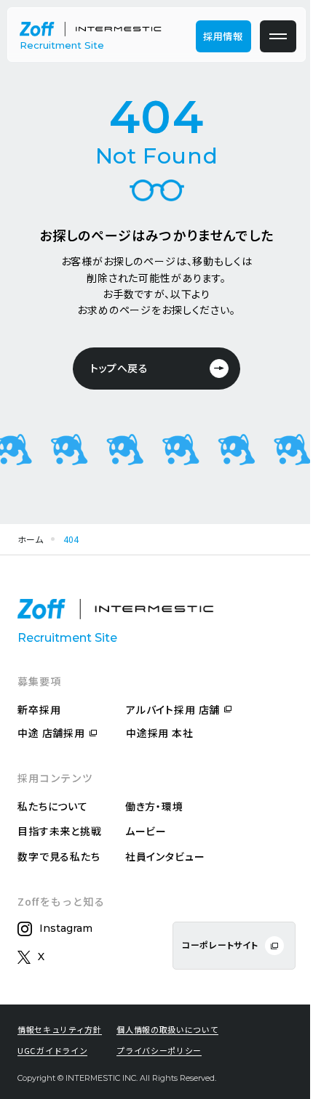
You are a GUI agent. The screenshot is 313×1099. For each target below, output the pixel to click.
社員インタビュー (165, 856)
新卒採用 (38, 709)
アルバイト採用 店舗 (173, 709)
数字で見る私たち (58, 856)
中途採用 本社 (160, 732)
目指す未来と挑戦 (59, 831)
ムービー (146, 831)
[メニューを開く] (278, 36)
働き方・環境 (154, 806)
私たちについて (52, 806)
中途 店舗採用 (51, 732)
